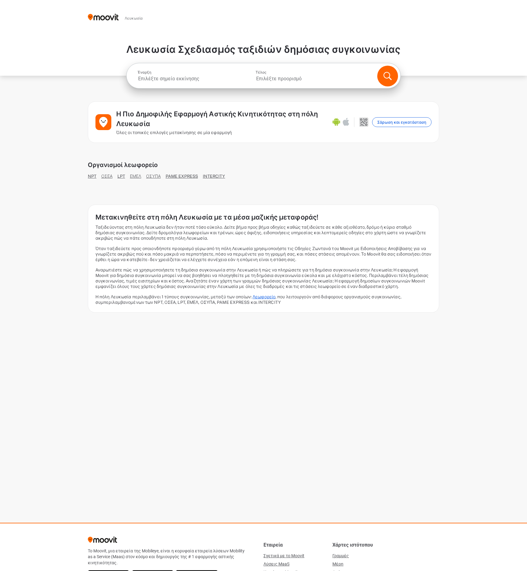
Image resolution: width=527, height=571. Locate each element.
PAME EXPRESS (182, 176)
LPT (121, 176)
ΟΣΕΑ (107, 176)
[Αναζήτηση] (387, 76)
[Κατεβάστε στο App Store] (346, 122)
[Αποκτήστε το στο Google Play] (336, 122)
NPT (92, 176)
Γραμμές (340, 555)
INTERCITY (214, 176)
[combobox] (196, 78)
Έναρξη (144, 72)
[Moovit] (103, 17)
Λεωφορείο (264, 296)
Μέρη (337, 564)
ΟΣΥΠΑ (153, 176)
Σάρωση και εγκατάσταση (401, 122)
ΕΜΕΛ (135, 176)
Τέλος (261, 72)
